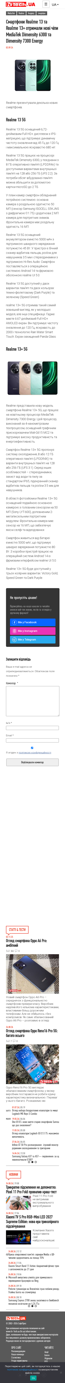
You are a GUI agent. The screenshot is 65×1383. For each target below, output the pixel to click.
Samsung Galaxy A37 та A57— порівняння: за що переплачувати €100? (30, 1158)
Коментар (12, 683)
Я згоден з (28, 752)
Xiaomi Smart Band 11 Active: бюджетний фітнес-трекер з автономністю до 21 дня (32, 1267)
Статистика (16, 1357)
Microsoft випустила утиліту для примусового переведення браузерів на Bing (28, 1279)
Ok (33, 1378)
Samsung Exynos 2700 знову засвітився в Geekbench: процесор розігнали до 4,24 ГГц (31, 1302)
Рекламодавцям (18, 1351)
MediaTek (11, 13)
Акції (46, 1352)
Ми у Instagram (27, 631)
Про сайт (16, 1348)
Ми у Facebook (27, 622)
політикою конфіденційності (35, 752)
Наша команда (17, 1354)
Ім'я (9, 723)
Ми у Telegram (27, 639)
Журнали (48, 1358)
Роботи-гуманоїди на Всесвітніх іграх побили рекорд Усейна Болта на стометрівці (32, 1290)
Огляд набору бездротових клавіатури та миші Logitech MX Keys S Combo (29, 1112)
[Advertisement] (32, 820)
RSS (46, 1361)
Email (10, 735)
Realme (21, 13)
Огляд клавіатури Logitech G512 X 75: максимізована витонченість (32, 1135)
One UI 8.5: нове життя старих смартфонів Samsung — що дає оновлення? (32, 1123)
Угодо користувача (19, 1360)
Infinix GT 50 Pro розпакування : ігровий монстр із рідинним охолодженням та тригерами (30, 1146)
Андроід (31, 13)
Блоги (46, 1355)
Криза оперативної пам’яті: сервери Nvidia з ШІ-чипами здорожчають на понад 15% (29, 1256)
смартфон (42, 13)
